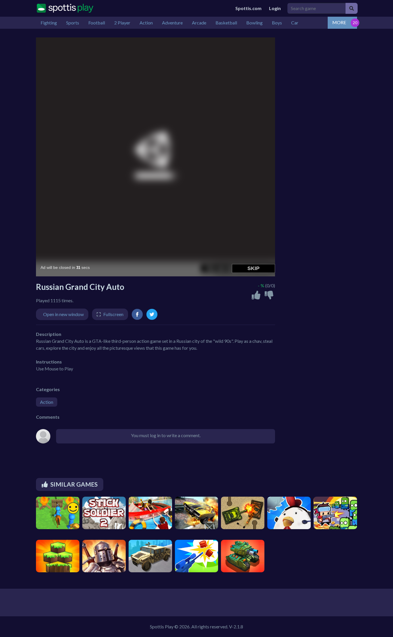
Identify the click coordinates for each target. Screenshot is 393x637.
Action (46, 402)
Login (275, 8)
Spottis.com (248, 8)
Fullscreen (113, 314)
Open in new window (63, 314)
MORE (339, 22)
